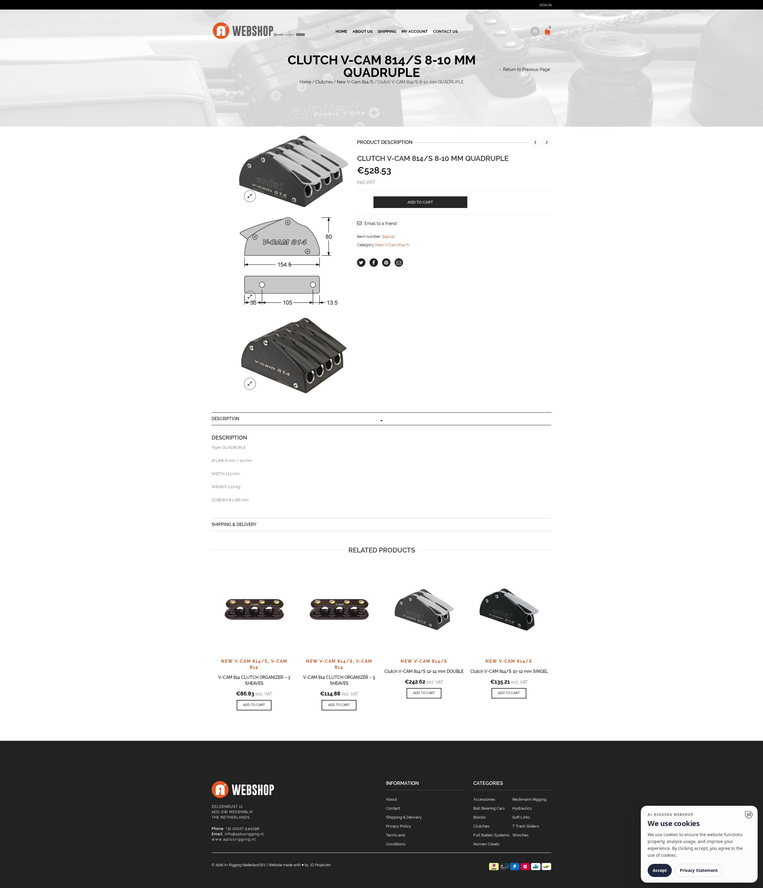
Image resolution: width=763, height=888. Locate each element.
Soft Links (521, 817)
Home (341, 31)
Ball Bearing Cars (489, 808)
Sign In (545, 5)
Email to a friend (381, 223)
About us (363, 31)
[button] (254, 705)
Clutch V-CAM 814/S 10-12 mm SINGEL (509, 671)
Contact (393, 808)
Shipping (387, 31)
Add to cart (420, 202)
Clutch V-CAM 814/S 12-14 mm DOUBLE (423, 671)
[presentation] (203, 622)
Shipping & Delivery (234, 524)
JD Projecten (320, 865)
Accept (660, 870)
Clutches (324, 82)
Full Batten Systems (491, 835)
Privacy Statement (699, 870)
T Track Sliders (525, 826)
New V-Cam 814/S (355, 82)
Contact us (445, 31)
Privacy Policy (398, 826)
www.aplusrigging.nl (234, 839)
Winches (520, 835)
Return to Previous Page (526, 69)
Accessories (484, 799)
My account (414, 31)
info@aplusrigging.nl (244, 834)
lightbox (250, 196)
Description (225, 418)
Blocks (479, 817)
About (391, 799)
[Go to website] (749, 815)
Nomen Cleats (486, 844)
